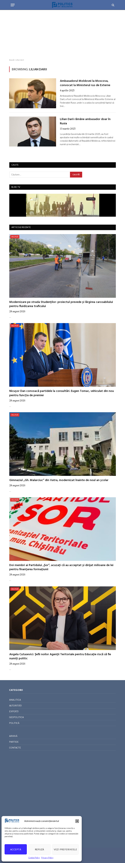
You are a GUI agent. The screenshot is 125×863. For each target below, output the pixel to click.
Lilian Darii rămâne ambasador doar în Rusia (85, 121)
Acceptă (15, 849)
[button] (77, 821)
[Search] (112, 5)
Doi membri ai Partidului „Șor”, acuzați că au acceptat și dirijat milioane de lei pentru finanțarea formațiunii (61, 567)
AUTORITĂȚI (15, 705)
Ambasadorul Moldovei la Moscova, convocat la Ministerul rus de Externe (85, 83)
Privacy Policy (47, 858)
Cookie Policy (34, 858)
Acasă (11, 60)
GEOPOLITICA (16, 717)
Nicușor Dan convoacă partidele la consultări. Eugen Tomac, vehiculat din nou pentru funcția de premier (61, 393)
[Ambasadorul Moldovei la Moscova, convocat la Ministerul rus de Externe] (32, 93)
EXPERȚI (13, 711)
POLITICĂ (14, 237)
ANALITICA (15, 699)
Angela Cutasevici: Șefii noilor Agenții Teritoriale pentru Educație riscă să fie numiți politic (60, 656)
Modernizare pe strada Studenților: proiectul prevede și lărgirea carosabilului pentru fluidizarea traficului (61, 304)
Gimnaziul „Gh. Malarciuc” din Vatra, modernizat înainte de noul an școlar (58, 480)
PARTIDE (14, 742)
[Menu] (13, 5)
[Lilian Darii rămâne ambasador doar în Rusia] (32, 131)
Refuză (39, 849)
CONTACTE (15, 747)
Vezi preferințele (65, 849)
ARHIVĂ (13, 736)
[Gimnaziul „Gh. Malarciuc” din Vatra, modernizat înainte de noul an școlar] (62, 444)
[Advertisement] (62, 34)
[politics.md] (62, 5)
